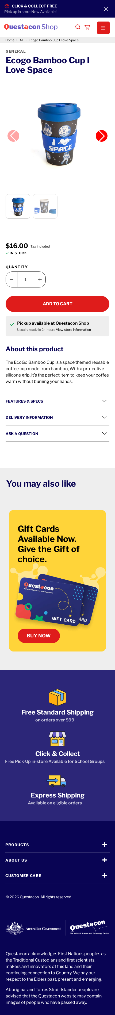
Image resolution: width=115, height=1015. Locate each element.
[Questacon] (37, 27)
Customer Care (23, 875)
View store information (73, 330)
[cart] (87, 27)
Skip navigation (57, 15)
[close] (106, 9)
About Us (16, 860)
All (22, 40)
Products (17, 844)
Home (9, 40)
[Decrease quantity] (11, 279)
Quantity (17, 267)
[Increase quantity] (40, 279)
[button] (101, 28)
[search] (78, 27)
